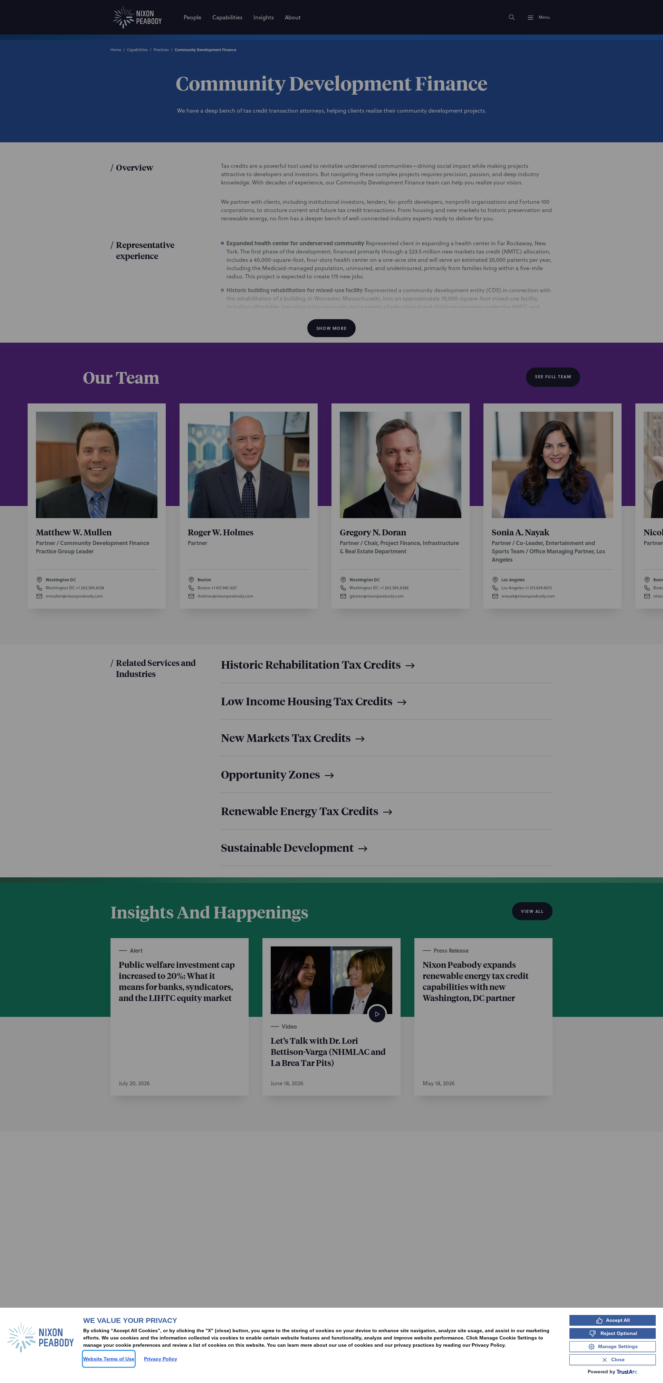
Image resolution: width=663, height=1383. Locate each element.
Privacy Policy (160, 1359)
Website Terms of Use (108, 1359)
